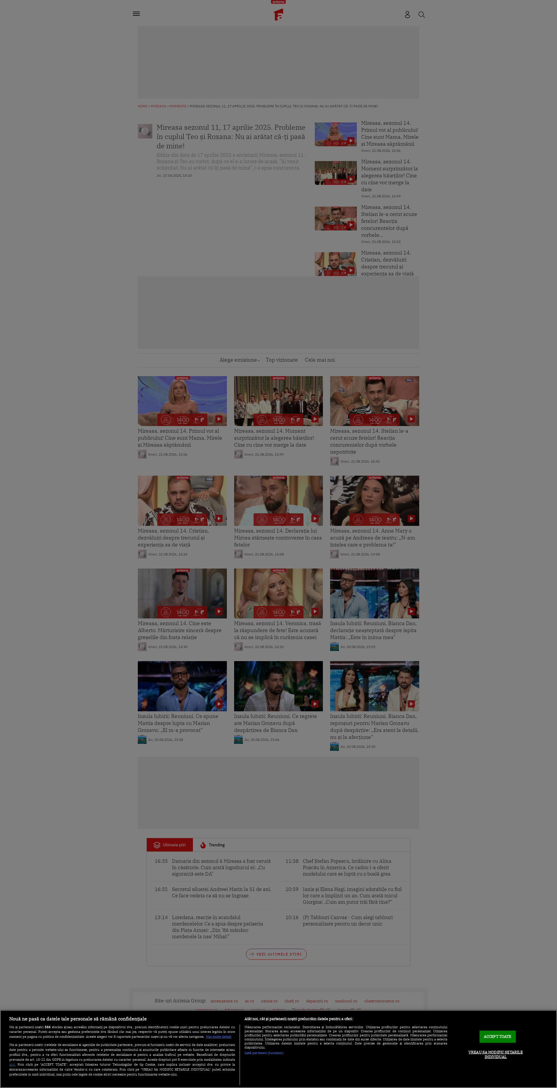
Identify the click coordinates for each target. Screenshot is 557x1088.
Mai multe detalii (218, 1037)
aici (12, 1064)
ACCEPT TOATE (497, 1036)
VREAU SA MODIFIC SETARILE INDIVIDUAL (496, 1054)
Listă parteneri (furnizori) (264, 1053)
